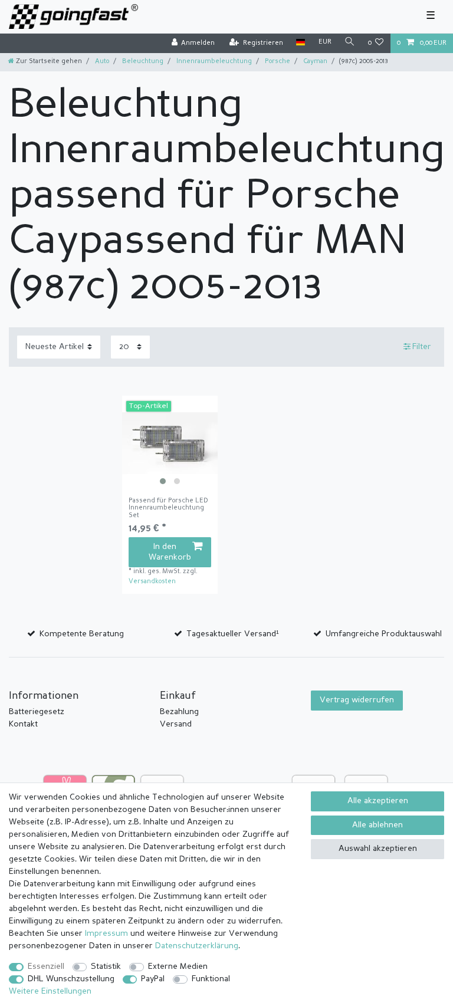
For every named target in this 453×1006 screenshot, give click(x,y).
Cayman (314, 61)
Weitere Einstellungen (50, 991)
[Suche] (350, 43)
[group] (170, 443)
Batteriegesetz (36, 712)
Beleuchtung (141, 61)
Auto (101, 61)
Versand (176, 724)
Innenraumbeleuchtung (213, 61)
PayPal (153, 979)
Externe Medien (178, 966)
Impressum (106, 933)
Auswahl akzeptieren (378, 848)
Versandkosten (152, 581)
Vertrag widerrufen (357, 700)
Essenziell (46, 966)
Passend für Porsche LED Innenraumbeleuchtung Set (168, 508)
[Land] (300, 43)
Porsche (276, 61)
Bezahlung (179, 712)
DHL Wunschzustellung (71, 979)
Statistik (106, 966)
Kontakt (23, 724)
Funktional (211, 979)
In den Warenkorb (170, 552)
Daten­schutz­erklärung (196, 946)
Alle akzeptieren (377, 801)
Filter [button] (421, 347)
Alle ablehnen (377, 825)
